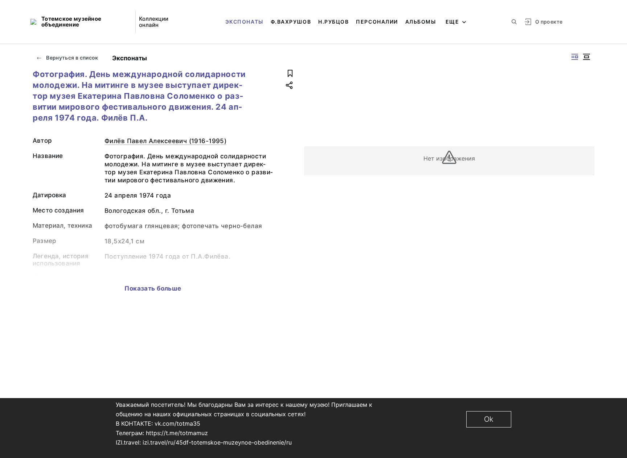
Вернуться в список (71, 57)
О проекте (548, 22)
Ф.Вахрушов (291, 22)
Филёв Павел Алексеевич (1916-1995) (165, 141)
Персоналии (377, 22)
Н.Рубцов (333, 22)
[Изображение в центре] (586, 57)
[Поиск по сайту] (514, 22)
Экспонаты (244, 22)
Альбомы (420, 22)
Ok (488, 419)
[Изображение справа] (575, 57)
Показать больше (152, 288)
